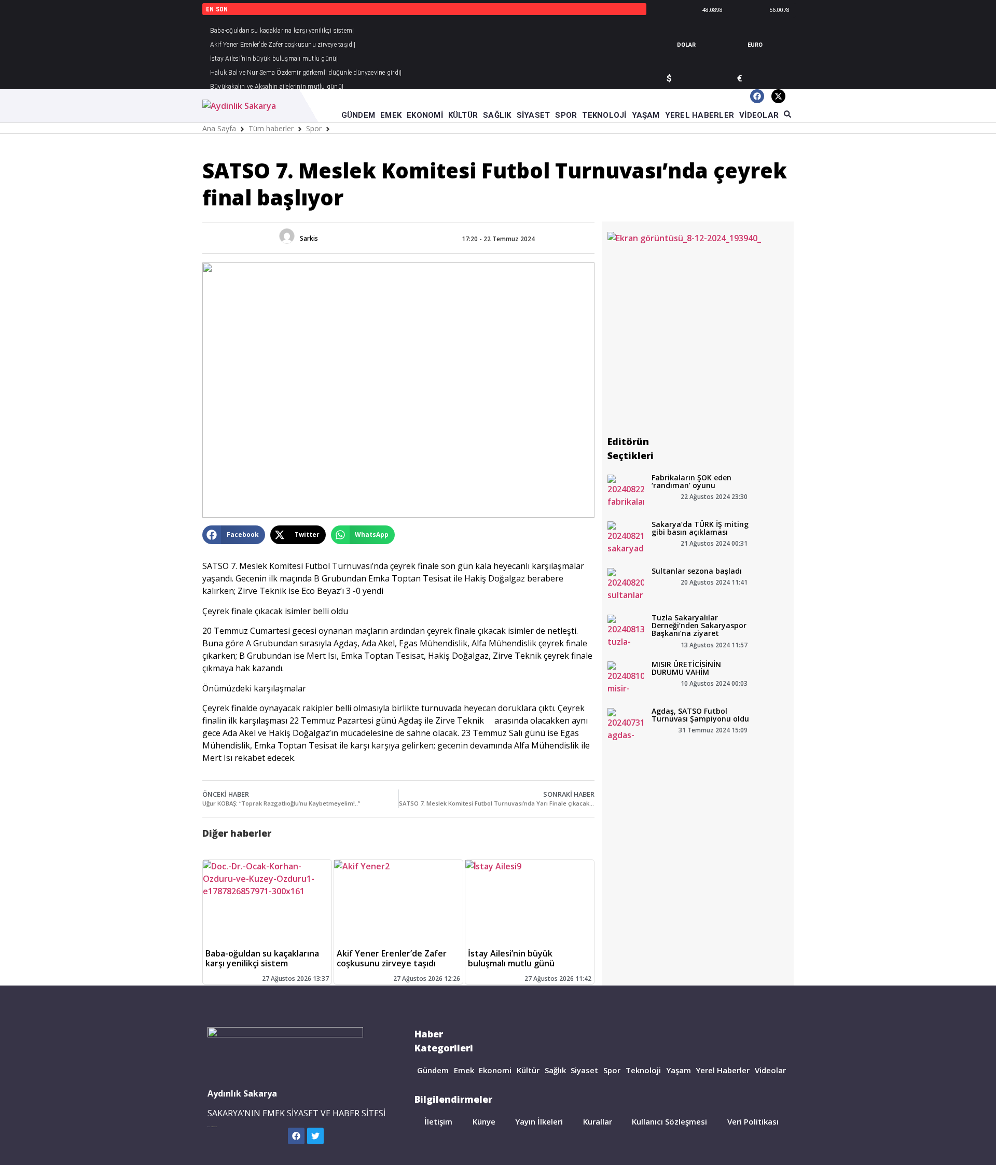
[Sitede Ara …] (787, 114)
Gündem (433, 1070)
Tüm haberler (271, 128)
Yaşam (678, 1070)
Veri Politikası (753, 1121)
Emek (464, 1070)
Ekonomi (495, 1070)
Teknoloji (643, 1070)
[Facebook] (757, 96)
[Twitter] (315, 1136)
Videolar (770, 1070)
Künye (484, 1121)
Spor (314, 128)
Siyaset (584, 1070)
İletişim (438, 1121)
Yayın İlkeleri (539, 1121)
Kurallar (597, 1121)
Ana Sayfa (219, 128)
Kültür (528, 1070)
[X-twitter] (778, 96)
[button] (233, 534)
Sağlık (555, 1070)
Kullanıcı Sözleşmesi (669, 1121)
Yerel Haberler (723, 1070)
